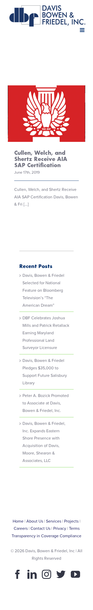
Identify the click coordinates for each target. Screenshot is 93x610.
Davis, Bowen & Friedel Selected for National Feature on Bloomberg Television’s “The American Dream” (43, 290)
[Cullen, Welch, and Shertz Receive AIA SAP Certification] (46, 113)
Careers (21, 528)
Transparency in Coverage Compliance (46, 536)
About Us (34, 521)
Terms (74, 528)
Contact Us (40, 528)
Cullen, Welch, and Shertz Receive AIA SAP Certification (47, 100)
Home (18, 521)
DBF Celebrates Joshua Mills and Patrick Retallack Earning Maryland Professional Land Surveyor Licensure (45, 332)
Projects (71, 521)
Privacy (59, 528)
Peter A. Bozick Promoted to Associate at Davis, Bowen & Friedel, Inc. (45, 403)
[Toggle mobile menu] (82, 30)
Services (53, 521)
